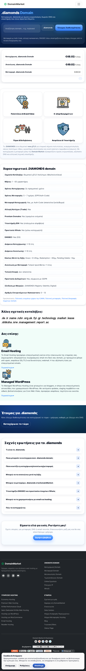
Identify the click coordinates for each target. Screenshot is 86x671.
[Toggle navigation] (79, 4)
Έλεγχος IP (48, 585)
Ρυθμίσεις (25, 666)
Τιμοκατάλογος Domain (53, 578)
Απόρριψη (10, 666)
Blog (46, 621)
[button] (43, 449)
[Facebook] (3, 576)
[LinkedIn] (13, 576)
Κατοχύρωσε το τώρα (16, 424)
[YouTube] (18, 576)
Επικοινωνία (49, 607)
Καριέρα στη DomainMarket (54, 603)
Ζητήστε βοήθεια (43, 537)
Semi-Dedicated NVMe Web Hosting (15, 610)
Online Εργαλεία (50, 581)
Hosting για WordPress (10, 614)
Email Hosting (6, 621)
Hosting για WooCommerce (11, 617)
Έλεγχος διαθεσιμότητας (69, 28)
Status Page (48, 628)
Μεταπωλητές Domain (52, 574)
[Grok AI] (46, 641)
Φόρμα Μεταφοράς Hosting (55, 617)
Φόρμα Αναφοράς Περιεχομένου (56, 614)
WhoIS (46, 589)
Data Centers (49, 610)
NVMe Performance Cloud (11, 607)
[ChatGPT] (35, 641)
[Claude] (39, 641)
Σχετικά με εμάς (50, 599)
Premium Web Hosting (9, 603)
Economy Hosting (8, 599)
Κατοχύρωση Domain (52, 567)
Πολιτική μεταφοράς (53, 298)
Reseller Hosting (7, 624)
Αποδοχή (38, 666)
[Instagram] (8, 576)
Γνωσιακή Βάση (50, 624)
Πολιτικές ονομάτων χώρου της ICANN (29, 298)
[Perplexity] (50, 641)
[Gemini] (43, 641)
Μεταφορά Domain (51, 571)
